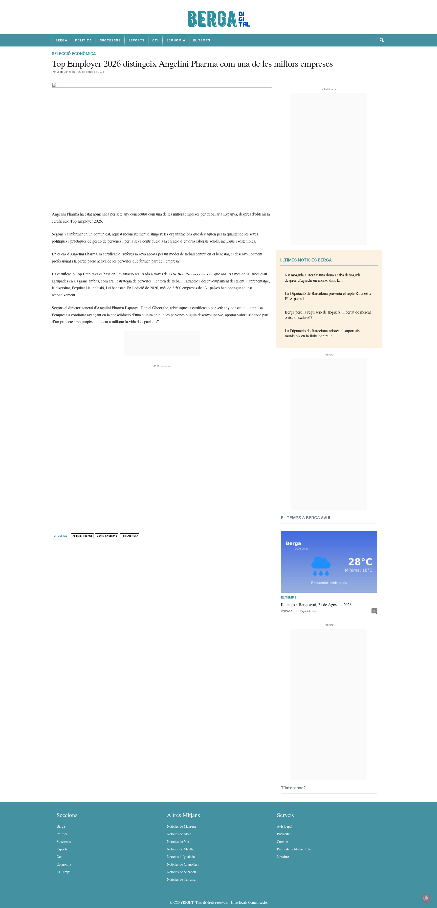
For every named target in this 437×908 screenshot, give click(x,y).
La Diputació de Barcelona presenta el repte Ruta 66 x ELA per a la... (328, 296)
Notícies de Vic (178, 841)
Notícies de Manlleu (181, 849)
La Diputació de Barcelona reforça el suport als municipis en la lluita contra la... (322, 333)
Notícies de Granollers (183, 864)
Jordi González (66, 72)
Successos (110, 40)
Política (83, 40)
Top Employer (129, 535)
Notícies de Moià (179, 833)
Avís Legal (284, 826)
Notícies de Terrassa (181, 879)
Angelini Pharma (82, 535)
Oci (155, 40)
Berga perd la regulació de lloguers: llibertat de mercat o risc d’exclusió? (328, 314)
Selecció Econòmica (74, 53)
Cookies (282, 841)
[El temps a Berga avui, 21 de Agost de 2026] (329, 562)
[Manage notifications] (426, 898)
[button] (381, 40)
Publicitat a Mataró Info (294, 849)
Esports (136, 40)
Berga (61, 40)
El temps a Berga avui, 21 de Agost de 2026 (316, 604)
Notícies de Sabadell (181, 871)
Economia (175, 40)
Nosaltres (283, 856)
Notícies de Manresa (181, 826)
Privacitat (284, 833)
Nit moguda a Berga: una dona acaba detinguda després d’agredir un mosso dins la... (323, 277)
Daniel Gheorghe (107, 535)
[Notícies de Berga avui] (218, 19)
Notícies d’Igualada (181, 856)
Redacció (286, 611)
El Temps (201, 40)
